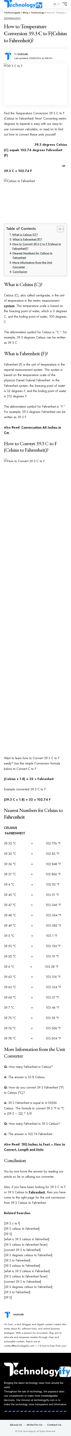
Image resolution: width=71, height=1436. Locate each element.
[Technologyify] (23, 4)
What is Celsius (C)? (25, 235)
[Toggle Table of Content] (58, 229)
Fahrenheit (37, 1192)
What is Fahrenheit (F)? (27, 239)
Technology (12, 18)
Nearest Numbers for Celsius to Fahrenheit (32, 255)
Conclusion (20, 272)
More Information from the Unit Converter (32, 265)
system (9, 306)
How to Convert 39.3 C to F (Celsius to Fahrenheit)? (36, 246)
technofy (23, 54)
